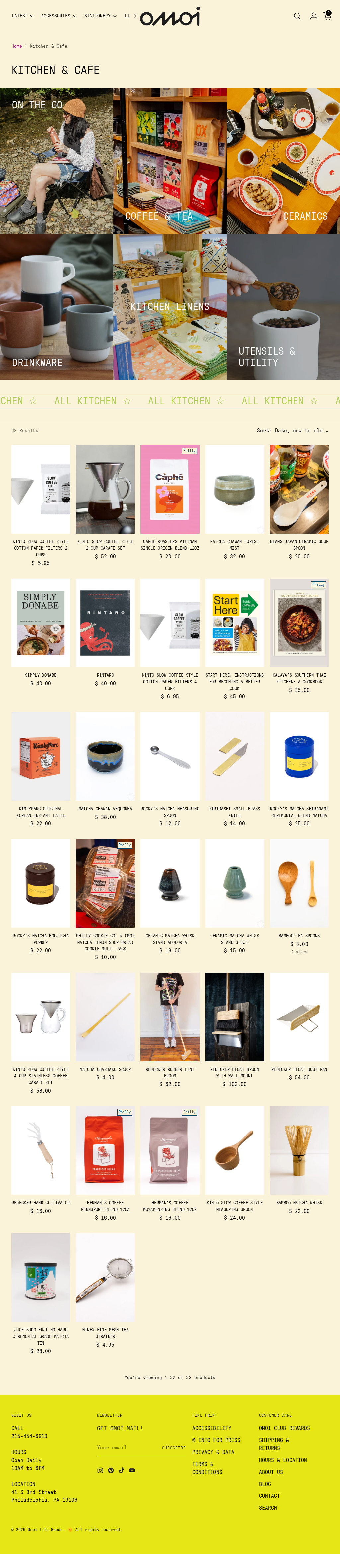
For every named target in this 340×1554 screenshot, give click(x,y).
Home (16, 46)
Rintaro (105, 675)
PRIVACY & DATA (213, 1452)
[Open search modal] (297, 16)
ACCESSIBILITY (211, 1428)
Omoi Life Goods (45, 1530)
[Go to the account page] (311, 16)
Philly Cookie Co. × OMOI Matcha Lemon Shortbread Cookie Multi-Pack (105, 942)
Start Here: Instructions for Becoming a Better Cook (235, 682)
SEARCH (268, 1508)
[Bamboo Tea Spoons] (299, 883)
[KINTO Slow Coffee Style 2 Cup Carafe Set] (105, 489)
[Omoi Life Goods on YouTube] (133, 1471)
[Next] (135, 16)
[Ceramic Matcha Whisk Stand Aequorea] (170, 883)
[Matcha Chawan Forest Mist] (234, 489)
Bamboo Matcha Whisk (299, 1203)
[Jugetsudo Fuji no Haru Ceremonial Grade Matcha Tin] (40, 1277)
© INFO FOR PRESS (216, 1440)
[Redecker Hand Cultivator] (40, 1150)
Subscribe (174, 1448)
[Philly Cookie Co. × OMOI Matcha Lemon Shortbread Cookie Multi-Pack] (105, 883)
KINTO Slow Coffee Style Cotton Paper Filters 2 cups (41, 548)
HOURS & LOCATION (283, 1460)
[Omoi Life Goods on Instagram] (101, 1471)
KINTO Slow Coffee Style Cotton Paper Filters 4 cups (170, 682)
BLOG (265, 1484)
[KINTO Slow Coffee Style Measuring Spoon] (234, 1150)
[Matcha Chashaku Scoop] (105, 1017)
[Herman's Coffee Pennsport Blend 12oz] (105, 1150)
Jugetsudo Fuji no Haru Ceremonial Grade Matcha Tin (41, 1336)
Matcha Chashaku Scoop (105, 1069)
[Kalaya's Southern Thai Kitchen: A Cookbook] (299, 623)
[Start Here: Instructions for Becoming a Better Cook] (234, 623)
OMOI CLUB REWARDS (284, 1428)
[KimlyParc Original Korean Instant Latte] (40, 756)
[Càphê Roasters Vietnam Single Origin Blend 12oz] (170, 489)
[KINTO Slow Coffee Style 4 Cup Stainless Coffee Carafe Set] (40, 1017)
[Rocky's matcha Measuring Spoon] (170, 756)
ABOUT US (271, 1472)
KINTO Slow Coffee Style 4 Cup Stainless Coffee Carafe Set (41, 1076)
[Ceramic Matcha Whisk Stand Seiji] (234, 883)
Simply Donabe (40, 675)
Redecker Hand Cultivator (41, 1203)
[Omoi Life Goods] (170, 16)
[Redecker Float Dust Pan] (299, 1017)
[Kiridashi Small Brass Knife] (234, 756)
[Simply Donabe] (40, 623)
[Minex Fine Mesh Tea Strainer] (105, 1277)
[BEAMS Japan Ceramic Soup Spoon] (299, 489)
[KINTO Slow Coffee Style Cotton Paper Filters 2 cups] (40, 489)
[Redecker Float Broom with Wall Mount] (234, 1017)
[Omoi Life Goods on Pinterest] (112, 1471)
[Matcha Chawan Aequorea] (105, 756)
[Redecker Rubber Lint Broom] (170, 1017)
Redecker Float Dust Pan (299, 1069)
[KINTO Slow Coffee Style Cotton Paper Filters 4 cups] (170, 623)
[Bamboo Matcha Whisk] (299, 1150)
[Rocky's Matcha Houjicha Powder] (40, 883)
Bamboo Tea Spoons (299, 936)
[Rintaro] (105, 623)
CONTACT (269, 1496)
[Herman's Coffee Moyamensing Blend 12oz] (170, 1150)
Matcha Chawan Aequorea (105, 809)
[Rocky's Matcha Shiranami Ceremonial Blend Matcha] (299, 756)
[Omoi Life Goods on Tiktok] (122, 1471)
